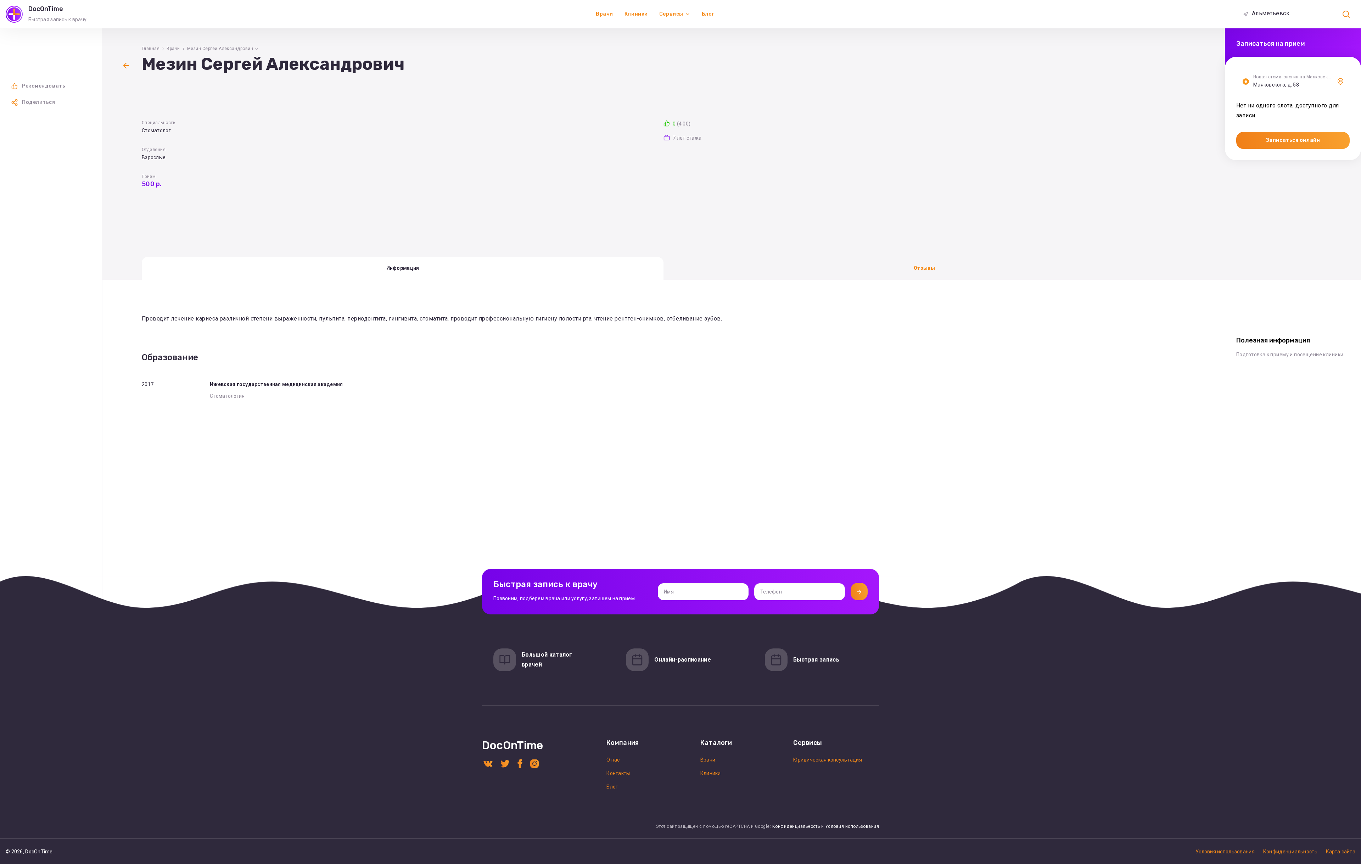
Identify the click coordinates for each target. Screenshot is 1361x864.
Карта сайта (1340, 851)
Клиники (636, 14)
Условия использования (852, 826)
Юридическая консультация (827, 759)
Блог (708, 14)
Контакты (618, 773)
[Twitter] (505, 763)
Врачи (604, 14)
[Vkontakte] (488, 763)
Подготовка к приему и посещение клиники (1289, 354)
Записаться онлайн (1293, 140)
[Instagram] (534, 763)
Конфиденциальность (796, 826)
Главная (150, 48)
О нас (613, 759)
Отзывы (924, 268)
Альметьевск (1270, 13)
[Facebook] (520, 763)
